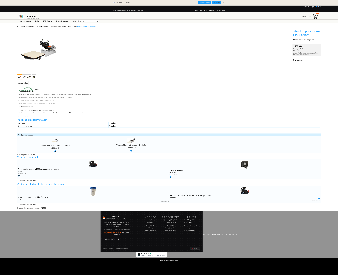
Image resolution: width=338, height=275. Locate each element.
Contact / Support (171, 222)
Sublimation (150, 228)
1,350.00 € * (131, 148)
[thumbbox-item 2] (24, 76)
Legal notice (170, 225)
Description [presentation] (23, 83)
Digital (37, 21)
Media (74, 21)
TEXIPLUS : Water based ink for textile (33, 197)
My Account (305, 6)
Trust (191, 217)
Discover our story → (111, 239)
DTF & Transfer (150, 225)
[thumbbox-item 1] (19, 76)
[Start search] (97, 21)
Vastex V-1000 (40, 208)
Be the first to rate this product (304, 40)
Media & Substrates (150, 230)
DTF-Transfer (48, 21)
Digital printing (150, 222)
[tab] (23, 83)
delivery (309, 49)
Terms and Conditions (231, 234)
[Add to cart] (55, 151)
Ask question (298, 60)
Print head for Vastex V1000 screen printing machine (38, 169)
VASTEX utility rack (177, 170)
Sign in (313, 6)
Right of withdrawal (170, 230)
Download (113, 123)
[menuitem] (25, 21)
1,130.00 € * (55, 148)
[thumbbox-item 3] (29, 76)
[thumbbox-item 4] (34, 76)
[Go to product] (93, 164)
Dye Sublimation (62, 21)
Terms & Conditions (170, 228)
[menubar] (48, 21)
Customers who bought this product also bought (40, 184)
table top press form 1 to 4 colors (306, 33)
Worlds (150, 217)
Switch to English (205, 2)
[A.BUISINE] (21, 16)
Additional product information (32, 120)
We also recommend (27, 157)
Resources (171, 217)
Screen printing (25, 21)
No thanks (217, 2)
